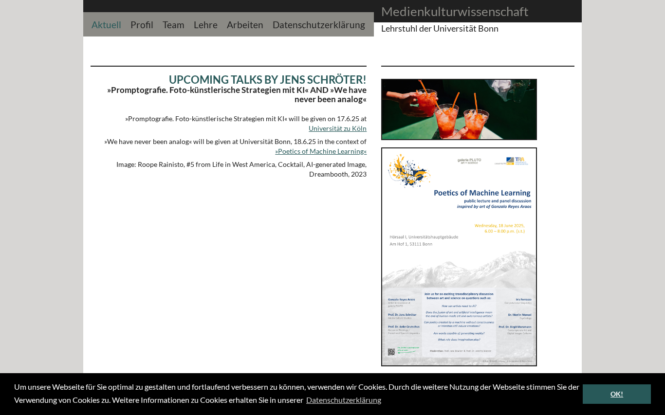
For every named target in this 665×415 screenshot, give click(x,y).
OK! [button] (616, 394)
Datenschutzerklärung (319, 23)
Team (174, 23)
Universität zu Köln (338, 128)
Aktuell (106, 23)
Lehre (206, 23)
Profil (141, 23)
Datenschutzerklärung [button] (343, 399)
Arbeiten (245, 23)
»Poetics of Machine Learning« (321, 151)
